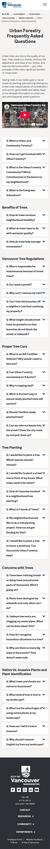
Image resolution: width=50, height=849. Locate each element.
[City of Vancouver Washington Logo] (11, 5)
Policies (14, 842)
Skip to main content (12, 24)
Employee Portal (15, 839)
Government (19, 14)
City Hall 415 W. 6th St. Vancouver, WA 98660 (25, 800)
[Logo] (25, 775)
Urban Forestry (26, 18)
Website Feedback (34, 839)
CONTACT (25, 810)
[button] (25, 143)
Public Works (8, 18)
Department (34, 14)
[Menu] (45, 5)
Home (6, 14)
